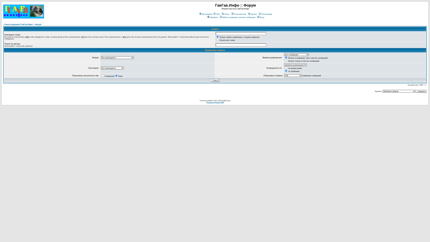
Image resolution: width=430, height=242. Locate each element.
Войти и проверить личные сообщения (238, 17)
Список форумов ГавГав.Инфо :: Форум (22, 24)
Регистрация (266, 14)
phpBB (210, 101)
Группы (254, 14)
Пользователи (240, 14)
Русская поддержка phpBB (215, 102)
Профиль (214, 17)
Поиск (226, 14)
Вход (262, 17)
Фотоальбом (207, 14)
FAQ (218, 14)
